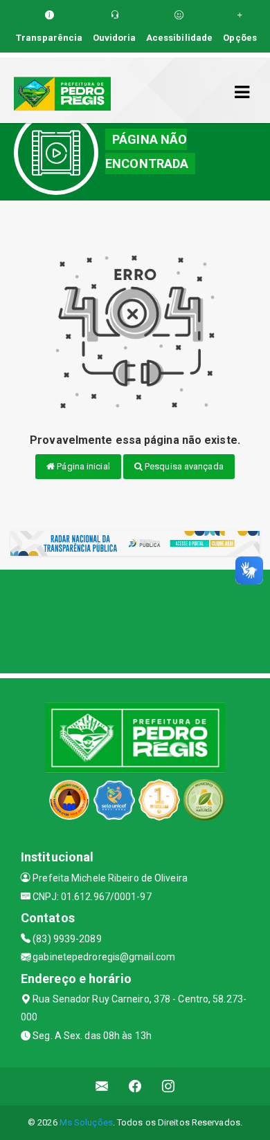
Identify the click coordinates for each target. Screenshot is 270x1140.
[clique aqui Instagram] (168, 1086)
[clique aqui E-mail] (102, 1086)
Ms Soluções (86, 1122)
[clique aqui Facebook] (135, 1086)
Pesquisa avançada (183, 466)
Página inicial (82, 466)
